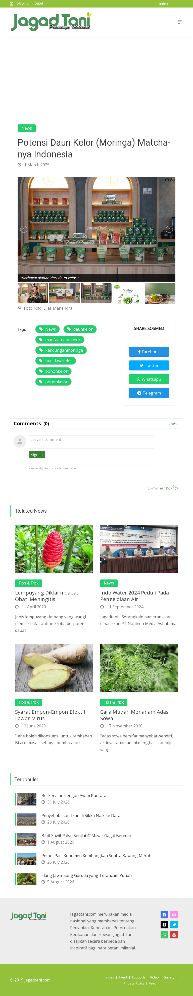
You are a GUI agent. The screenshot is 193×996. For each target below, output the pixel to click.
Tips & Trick (29, 583)
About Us (139, 977)
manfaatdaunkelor (62, 339)
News (26, 128)
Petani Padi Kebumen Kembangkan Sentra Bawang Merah (96, 855)
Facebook (151, 351)
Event (123, 977)
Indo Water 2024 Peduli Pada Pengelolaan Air (134, 596)
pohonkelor (56, 371)
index (163, 3)
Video (154, 977)
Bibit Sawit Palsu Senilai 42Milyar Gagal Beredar (86, 835)
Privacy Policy (134, 983)
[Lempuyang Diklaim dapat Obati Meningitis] (54, 548)
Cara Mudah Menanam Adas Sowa (134, 715)
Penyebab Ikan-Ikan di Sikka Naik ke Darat (81, 815)
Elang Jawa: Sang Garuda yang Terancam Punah (86, 875)
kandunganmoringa (64, 350)
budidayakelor (58, 360)
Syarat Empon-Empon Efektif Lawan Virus (50, 715)
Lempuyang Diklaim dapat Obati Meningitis (47, 596)
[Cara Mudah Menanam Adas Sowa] (139, 667)
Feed (152, 983)
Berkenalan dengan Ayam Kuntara (73, 795)
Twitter (152, 365)
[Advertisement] (96, 74)
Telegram (151, 393)
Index (110, 977)
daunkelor (83, 329)
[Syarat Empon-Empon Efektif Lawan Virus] (54, 667)
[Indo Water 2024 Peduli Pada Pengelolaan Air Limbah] (139, 548)
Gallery (168, 977)
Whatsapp (151, 379)
